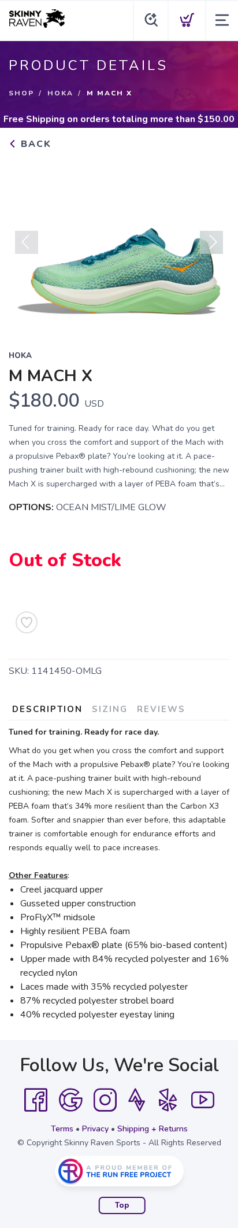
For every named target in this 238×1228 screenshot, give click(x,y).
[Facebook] (35, 1100)
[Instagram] (105, 1100)
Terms (62, 1128)
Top (122, 1205)
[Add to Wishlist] (27, 622)
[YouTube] (202, 1100)
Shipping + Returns (152, 1128)
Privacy (95, 1128)
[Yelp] (168, 1100)
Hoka (60, 93)
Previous (26, 242)
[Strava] (136, 1100)
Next (211, 242)
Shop (21, 93)
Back (34, 144)
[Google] (70, 1100)
